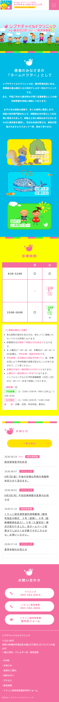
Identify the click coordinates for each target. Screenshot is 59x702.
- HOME (6, 660)
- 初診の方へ (8, 675)
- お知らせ (7, 665)
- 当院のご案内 (9, 670)
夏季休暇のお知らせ (15, 549)
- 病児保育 (7, 685)
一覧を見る (36, 443)
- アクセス (7, 680)
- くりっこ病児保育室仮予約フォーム (20, 690)
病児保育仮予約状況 (15, 462)
